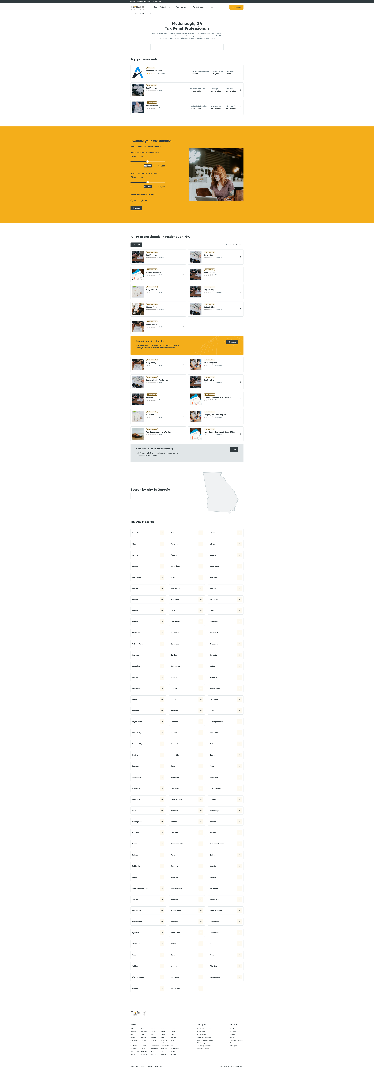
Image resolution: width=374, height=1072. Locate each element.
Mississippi (164, 1040)
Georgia (139, 14)
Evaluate (136, 208)
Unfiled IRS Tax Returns (204, 1037)
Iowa (172, 1034)
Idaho (142, 1034)
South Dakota (135, 1051)
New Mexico (134, 1045)
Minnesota (154, 1040)
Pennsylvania (154, 1048)
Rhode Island (164, 1048)
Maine (162, 1037)
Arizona (153, 1029)
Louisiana (153, 1037)
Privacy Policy (158, 1066)
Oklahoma (134, 1048)
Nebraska (143, 1043)
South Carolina (175, 1048)
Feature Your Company (236, 1040)
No (145, 200)
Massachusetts (135, 1040)
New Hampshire (165, 1043)
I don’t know (138, 156)
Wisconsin (163, 1054)
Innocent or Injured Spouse (205, 1040)
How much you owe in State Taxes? (144, 173)
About (213, 7)
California (173, 1029)
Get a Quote (236, 7)
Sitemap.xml (233, 1045)
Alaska (142, 1029)
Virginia (133, 1054)
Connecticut (144, 1031)
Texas (152, 1051)
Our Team (233, 1031)
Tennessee (143, 1051)
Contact (232, 1037)
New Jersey (174, 1043)
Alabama (133, 1029)
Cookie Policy (134, 1066)
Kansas (133, 1037)
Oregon (143, 1048)
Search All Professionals (204, 1029)
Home (133, 14)
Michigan (143, 1040)
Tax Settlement (199, 7)
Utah (162, 1051)
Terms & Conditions (146, 1066)
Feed (231, 1043)
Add (234, 450)
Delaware (153, 1031)
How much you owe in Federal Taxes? (145, 153)
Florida (163, 1031)
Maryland (173, 1037)
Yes (135, 200)
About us (232, 1029)
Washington (144, 1054)
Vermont (173, 1051)
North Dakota (165, 1045)
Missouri (173, 1040)
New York (143, 1045)
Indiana (163, 1034)
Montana (133, 1043)
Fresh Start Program (203, 1048)
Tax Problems (181, 7)
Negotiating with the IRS (204, 1045)
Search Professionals (162, 7)
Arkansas (163, 1029)
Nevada (153, 1043)
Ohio (172, 1045)
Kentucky (143, 1037)
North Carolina (155, 1045)
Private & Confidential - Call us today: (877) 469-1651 (145, 1)
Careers (232, 1034)
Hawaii (133, 1034)
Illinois (152, 1034)
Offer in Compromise (203, 1043)
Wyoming (173, 1054)
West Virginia (154, 1054)
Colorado (133, 1031)
